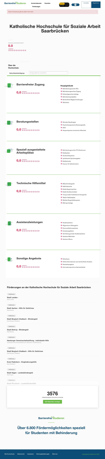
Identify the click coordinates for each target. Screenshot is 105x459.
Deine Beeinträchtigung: (17, 73)
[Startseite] (15, 2)
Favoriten (47, 3)
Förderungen (36, 6)
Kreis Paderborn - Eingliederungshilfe (22, 362)
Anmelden (86, 3)
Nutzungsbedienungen (42, 454)
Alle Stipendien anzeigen (52, 402)
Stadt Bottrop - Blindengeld (17, 329)
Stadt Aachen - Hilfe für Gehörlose (20, 308)
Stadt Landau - (12, 297)
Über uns (54, 454)
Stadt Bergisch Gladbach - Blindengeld (22, 319)
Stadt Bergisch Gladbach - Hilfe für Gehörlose (25, 351)
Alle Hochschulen (10, 454)
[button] (96, 11)
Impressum (30, 454)
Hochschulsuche (36, 3)
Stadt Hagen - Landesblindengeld (20, 372)
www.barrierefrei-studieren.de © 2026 (90, 454)
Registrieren (96, 3)
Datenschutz (21, 454)
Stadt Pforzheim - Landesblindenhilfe (21, 383)
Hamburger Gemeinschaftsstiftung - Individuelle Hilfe (28, 340)
